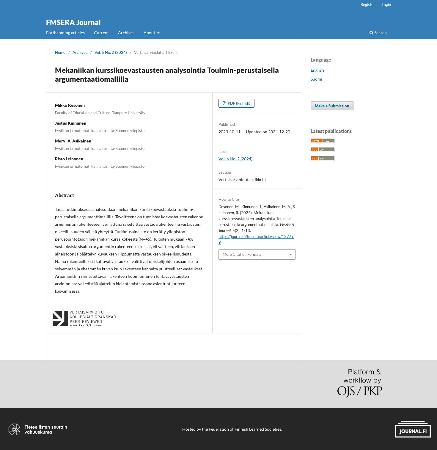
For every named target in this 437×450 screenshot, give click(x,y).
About (150, 32)
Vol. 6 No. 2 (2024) (111, 52)
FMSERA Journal (73, 22)
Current (101, 32)
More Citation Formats (242, 254)
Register (368, 4)
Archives (126, 32)
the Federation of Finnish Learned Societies (241, 429)
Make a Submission (332, 106)
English (317, 70)
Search (380, 32)
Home (60, 52)
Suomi (316, 78)
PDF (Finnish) (238, 103)
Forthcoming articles (65, 32)
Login (386, 4)
